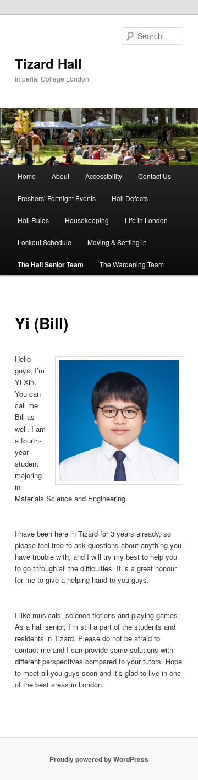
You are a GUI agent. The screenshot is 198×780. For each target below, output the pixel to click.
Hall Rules (33, 220)
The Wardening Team (132, 264)
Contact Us (154, 176)
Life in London (146, 220)
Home (27, 176)
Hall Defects (130, 198)
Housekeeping (87, 220)
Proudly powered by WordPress (99, 759)
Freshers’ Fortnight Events (57, 198)
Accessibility (103, 176)
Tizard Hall (48, 63)
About (60, 176)
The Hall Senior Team (51, 264)
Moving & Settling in (117, 242)
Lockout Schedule (45, 242)
